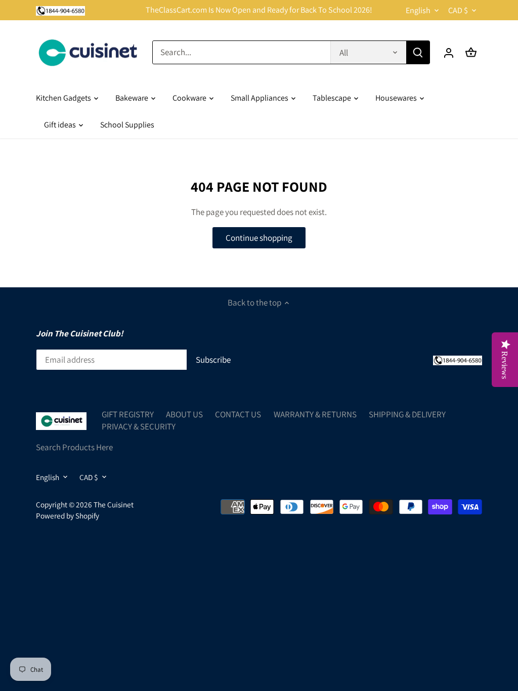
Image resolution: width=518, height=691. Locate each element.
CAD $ (458, 10)
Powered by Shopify (67, 515)
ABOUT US (184, 414)
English (418, 10)
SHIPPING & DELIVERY (407, 414)
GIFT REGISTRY (128, 414)
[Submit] (417, 52)
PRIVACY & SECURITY (139, 426)
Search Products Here (74, 447)
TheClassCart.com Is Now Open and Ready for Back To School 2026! (259, 10)
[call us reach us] (60, 10)
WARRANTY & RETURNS (315, 414)
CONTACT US (238, 414)
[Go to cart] (471, 52)
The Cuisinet (114, 504)
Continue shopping (259, 237)
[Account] (449, 52)
